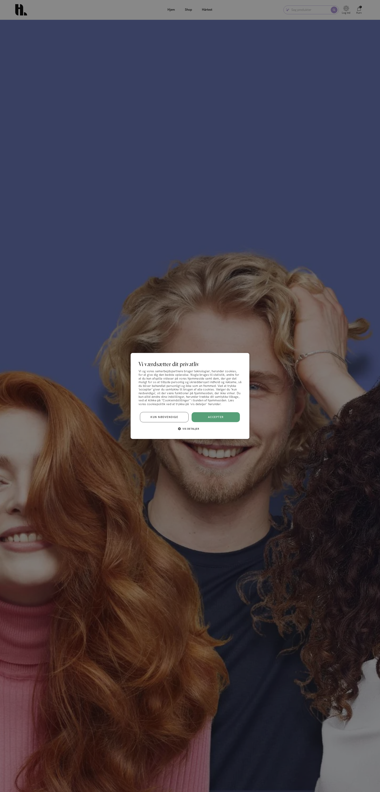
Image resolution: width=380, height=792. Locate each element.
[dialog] (190, 396)
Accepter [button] (216, 417)
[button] (190, 428)
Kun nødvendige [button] (164, 417)
